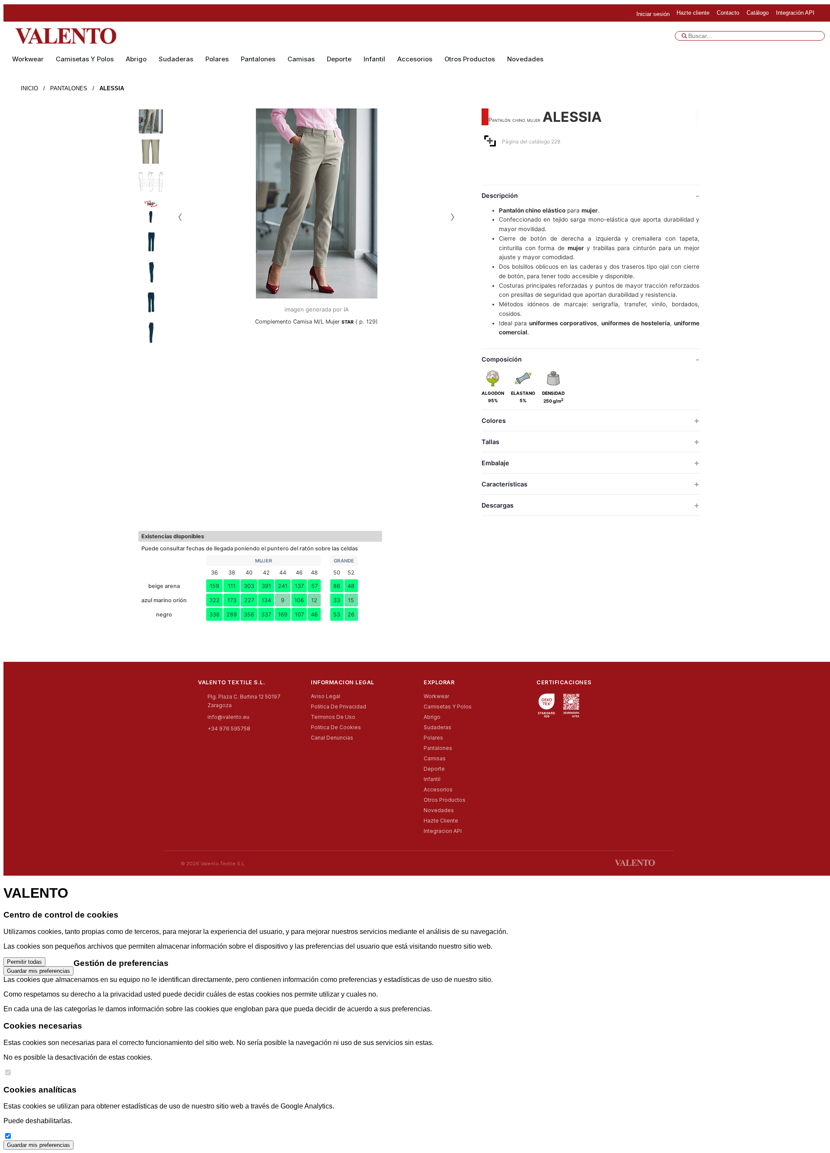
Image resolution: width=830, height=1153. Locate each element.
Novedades (525, 59)
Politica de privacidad (338, 706)
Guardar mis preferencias (38, 971)
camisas (301, 59)
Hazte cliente (441, 820)
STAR (348, 322)
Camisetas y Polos (85, 59)
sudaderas (176, 59)
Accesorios (414, 59)
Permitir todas (24, 962)
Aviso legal (325, 696)
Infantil (374, 59)
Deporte (339, 59)
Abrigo (136, 59)
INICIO (29, 88)
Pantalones (258, 59)
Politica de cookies (336, 727)
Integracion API (443, 831)
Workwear (28, 59)
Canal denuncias (332, 737)
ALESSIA (111, 88)
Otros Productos (469, 59)
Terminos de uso (333, 717)
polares (217, 59)
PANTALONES (68, 88)
